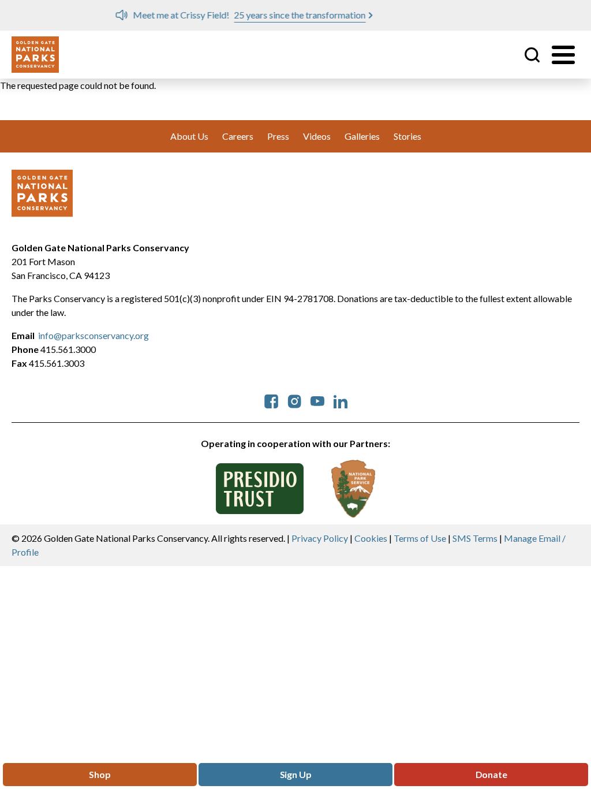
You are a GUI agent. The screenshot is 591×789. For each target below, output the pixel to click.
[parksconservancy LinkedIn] (340, 399)
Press (278, 136)
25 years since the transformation (219, 14)
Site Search (532, 54)
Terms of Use (420, 538)
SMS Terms (475, 538)
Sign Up (296, 774)
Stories (407, 136)
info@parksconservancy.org (93, 335)
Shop (99, 774)
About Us (189, 136)
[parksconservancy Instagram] (294, 399)
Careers (237, 136)
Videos (317, 136)
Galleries (362, 136)
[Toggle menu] (563, 55)
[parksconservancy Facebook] (271, 399)
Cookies (370, 538)
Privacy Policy (319, 538)
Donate (491, 774)
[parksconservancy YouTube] (317, 399)
